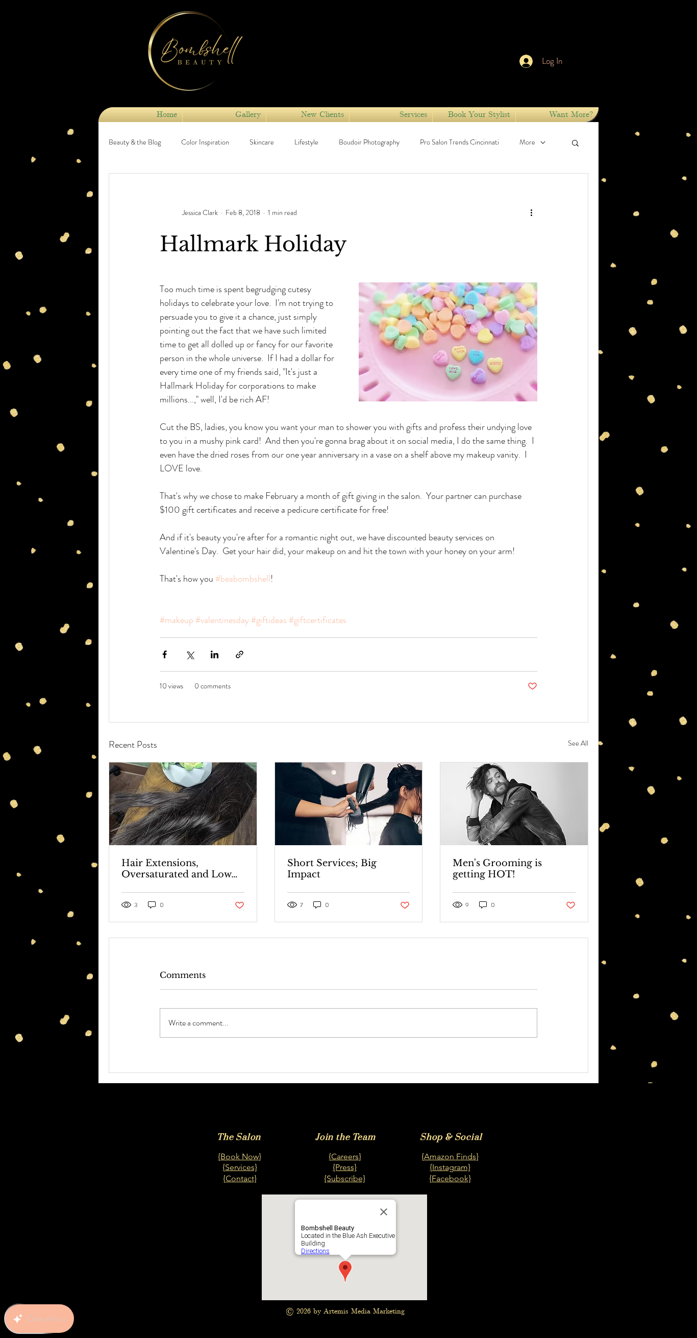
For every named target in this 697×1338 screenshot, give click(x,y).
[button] (474, 114)
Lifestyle (306, 142)
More (527, 142)
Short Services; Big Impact (332, 868)
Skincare (262, 142)
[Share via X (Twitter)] (189, 654)
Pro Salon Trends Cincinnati (459, 142)
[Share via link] (239, 654)
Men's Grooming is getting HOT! (497, 868)
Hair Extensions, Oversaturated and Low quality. (176, 868)
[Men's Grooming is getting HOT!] (514, 803)
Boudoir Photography (369, 142)
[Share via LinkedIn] (214, 654)
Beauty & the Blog (135, 142)
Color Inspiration (205, 142)
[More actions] (531, 212)
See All (578, 743)
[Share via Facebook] (164, 654)
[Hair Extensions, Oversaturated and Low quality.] (183, 803)
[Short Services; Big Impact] (348, 803)
